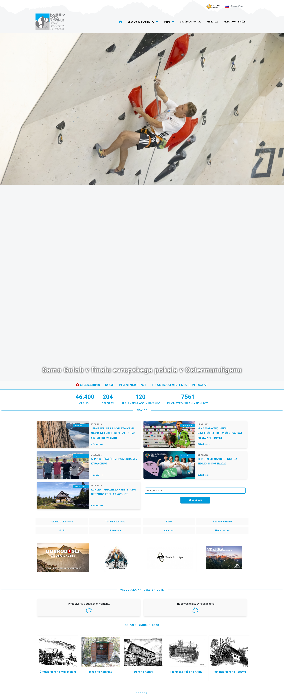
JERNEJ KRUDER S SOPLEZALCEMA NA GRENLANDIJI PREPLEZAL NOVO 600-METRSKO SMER (113, 433)
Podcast (200, 385)
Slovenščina (236, 6)
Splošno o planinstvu (61, 521)
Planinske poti (133, 385)
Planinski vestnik (169, 385)
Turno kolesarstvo (115, 521)
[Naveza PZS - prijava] (213, 6)
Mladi (61, 530)
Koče (109, 385)
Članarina (89, 385)
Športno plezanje (222, 521)
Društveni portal (190, 22)
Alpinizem (168, 530)
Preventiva (115, 530)
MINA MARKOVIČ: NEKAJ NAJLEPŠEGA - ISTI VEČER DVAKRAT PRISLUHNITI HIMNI (219, 433)
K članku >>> (97, 444)
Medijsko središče (235, 22)
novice (142, 410)
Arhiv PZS (212, 22)
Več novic (196, 500)
